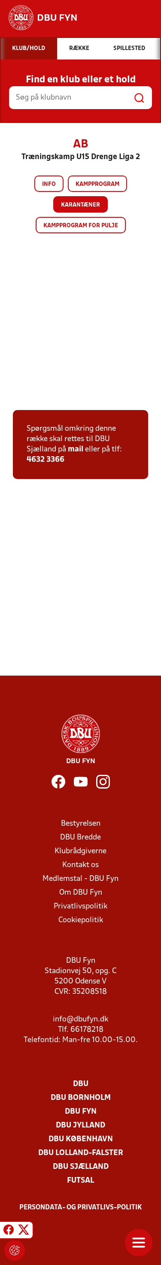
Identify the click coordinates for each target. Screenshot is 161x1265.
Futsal (80, 1180)
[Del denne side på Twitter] (23, 1231)
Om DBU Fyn (80, 892)
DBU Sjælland (81, 1167)
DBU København (81, 1139)
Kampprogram (97, 184)
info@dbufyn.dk (80, 1019)
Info (49, 184)
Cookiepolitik (80, 920)
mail (75, 449)
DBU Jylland (80, 1125)
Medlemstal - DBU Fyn (80, 879)
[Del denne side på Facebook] (8, 1231)
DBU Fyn (81, 1111)
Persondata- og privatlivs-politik (80, 1208)
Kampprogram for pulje (80, 226)
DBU (80, 1084)
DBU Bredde (80, 837)
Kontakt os (80, 865)
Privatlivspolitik (80, 906)
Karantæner (80, 205)
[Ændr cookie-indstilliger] (14, 1250)
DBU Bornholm (81, 1098)
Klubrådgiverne (80, 851)
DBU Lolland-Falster (80, 1153)
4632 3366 (45, 459)
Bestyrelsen (80, 823)
